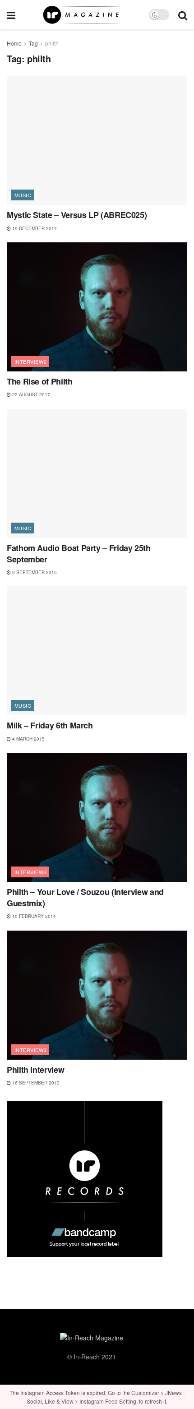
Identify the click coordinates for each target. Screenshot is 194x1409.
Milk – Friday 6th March (50, 725)
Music (22, 195)
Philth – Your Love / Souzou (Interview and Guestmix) (85, 897)
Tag (33, 43)
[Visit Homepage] (82, 15)
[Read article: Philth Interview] (97, 995)
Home (14, 43)
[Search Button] (182, 14)
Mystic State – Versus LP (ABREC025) (77, 215)
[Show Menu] (11, 14)
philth (52, 43)
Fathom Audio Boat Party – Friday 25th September (79, 553)
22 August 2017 (30, 394)
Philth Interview (35, 1069)
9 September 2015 (34, 572)
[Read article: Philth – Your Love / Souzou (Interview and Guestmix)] (97, 817)
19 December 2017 (34, 228)
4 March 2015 (28, 739)
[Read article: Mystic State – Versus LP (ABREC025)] (97, 140)
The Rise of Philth (40, 381)
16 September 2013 (35, 1083)
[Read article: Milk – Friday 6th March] (97, 650)
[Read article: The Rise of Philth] (97, 306)
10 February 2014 (33, 916)
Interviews (30, 361)
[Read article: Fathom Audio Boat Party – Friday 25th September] (97, 473)
